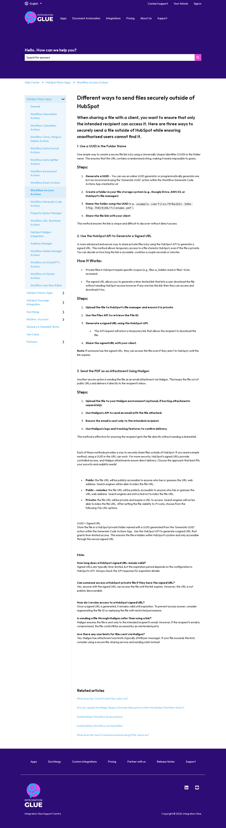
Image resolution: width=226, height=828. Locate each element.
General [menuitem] (35, 106)
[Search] (198, 57)
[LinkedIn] (186, 787)
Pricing (130, 18)
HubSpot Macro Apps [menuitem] (39, 293)
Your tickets (181, 3)
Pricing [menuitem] (112, 761)
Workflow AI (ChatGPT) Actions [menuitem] (45, 264)
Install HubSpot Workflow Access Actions (100, 716)
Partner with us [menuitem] (136, 761)
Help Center (32, 82)
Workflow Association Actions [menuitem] (43, 116)
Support (162, 18)
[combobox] (110, 57)
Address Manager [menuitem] (41, 243)
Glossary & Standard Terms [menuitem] (42, 326)
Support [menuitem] (191, 761)
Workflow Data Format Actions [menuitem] (44, 150)
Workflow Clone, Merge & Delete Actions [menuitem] (45, 138)
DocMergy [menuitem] (32, 312)
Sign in (197, 3)
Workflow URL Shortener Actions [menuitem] (45, 222)
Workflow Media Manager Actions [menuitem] (46, 253)
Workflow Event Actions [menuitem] (45, 182)
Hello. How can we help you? (51, 50)
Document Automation (86, 18)
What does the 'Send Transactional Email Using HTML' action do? (113, 735)
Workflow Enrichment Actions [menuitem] (43, 173)
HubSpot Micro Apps (58, 82)
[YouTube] (197, 787)
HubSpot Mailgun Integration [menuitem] (40, 234)
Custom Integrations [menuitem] (84, 761)
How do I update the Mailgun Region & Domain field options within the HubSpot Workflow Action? (130, 707)
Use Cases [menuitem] (32, 334)
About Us (146, 18)
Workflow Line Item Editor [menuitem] (46, 285)
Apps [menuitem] (33, 761)
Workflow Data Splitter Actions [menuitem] (44, 161)
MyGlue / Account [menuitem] (37, 319)
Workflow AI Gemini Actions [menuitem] (42, 275)
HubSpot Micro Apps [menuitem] (39, 99)
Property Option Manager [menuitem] (46, 213)
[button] (63, 99)
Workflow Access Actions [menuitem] (42, 192)
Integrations (113, 18)
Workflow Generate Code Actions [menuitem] (46, 203)
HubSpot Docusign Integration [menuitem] (37, 302)
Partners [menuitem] (31, 341)
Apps (63, 18)
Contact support (158, 3)
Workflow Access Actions (92, 82)
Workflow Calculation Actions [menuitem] (43, 127)
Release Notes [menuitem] (166, 761)
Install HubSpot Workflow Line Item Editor (100, 725)
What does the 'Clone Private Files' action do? (102, 698)
